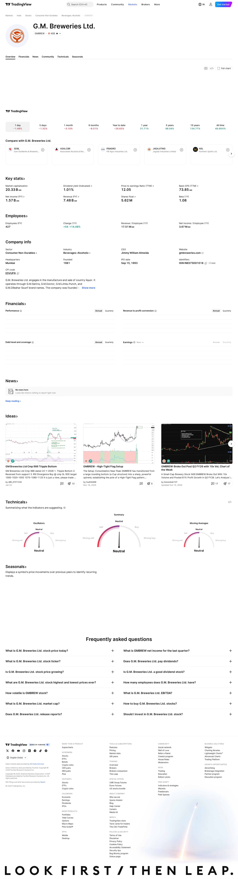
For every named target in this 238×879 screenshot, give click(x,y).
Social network (164, 747)
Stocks (65, 756)
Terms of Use (115, 835)
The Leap (113, 774)
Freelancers (163, 791)
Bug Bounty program (118, 853)
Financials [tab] (24, 56)
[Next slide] (231, 444)
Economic (66, 797)
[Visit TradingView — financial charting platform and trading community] (17, 111)
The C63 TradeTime (118, 827)
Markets (132, 4)
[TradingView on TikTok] (40, 751)
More (157, 4)
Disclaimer (114, 838)
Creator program (165, 756)
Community (117, 4)
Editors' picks (164, 777)
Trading (161, 771)
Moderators (163, 762)
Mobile (65, 835)
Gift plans (113, 756)
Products (102, 4)
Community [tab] (48, 56)
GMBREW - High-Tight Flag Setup (103, 466)
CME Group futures (118, 782)
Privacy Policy (115, 841)
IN (203, 4)
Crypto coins (67, 765)
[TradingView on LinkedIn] (29, 751)
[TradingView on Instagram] (24, 751)
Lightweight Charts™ (214, 753)
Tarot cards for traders (119, 824)
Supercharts (67, 747)
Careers (113, 809)
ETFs (64, 759)
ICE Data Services (37, 764)
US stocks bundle (117, 788)
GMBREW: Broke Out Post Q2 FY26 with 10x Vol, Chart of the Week (195, 468)
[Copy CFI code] (18, 273)
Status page (115, 856)
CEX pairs (66, 768)
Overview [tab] (10, 56)
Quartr (42, 782)
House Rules (163, 759)
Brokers (145, 4)
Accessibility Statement (120, 847)
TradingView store (117, 820)
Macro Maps (67, 824)
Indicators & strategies (168, 785)
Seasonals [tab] (77, 56)
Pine (64, 774)
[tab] (98, 311)
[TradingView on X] (7, 751)
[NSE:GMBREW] (8, 461)
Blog (111, 803)
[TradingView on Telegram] (35, 751)
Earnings (66, 800)
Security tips (115, 850)
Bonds (65, 762)
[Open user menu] (210, 4)
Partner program (212, 774)
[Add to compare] (42, 149)
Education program (213, 777)
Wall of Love (163, 750)
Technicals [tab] (63, 56)
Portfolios (66, 814)
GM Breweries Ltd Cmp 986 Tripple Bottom (31, 466)
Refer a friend (164, 753)
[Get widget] (211, 68)
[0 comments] (62, 483)
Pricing (112, 750)
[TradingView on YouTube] (18, 751)
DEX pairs (66, 771)
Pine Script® (67, 827)
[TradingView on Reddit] (46, 751)
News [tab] (35, 56)
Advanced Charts (212, 756)
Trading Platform (212, 759)
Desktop (66, 838)
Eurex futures (115, 785)
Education (162, 774)
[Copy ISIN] (206, 263)
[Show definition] (29, 186)
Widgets (208, 747)
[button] (109, 4)
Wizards (161, 788)
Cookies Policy (116, 844)
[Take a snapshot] (206, 68)
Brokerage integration (214, 771)
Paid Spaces (163, 794)
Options (65, 820)
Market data (115, 753)
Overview (113, 765)
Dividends (66, 803)
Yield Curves (67, 817)
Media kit (113, 812)
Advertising (210, 768)
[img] (57, 33)
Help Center (114, 806)
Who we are (114, 797)
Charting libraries (212, 750)
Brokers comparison (118, 771)
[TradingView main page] (19, 4)
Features (113, 747)
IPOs (64, 806)
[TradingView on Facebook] (13, 751)
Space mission (115, 800)
